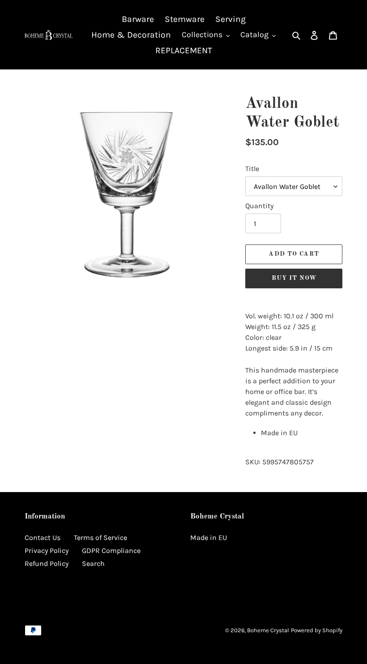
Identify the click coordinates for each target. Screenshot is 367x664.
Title (252, 168)
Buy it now (294, 278)
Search (93, 563)
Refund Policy (46, 563)
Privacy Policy (46, 550)
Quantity (259, 205)
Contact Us (42, 537)
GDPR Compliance (111, 550)
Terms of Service (100, 537)
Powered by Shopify (316, 630)
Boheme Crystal (268, 630)
